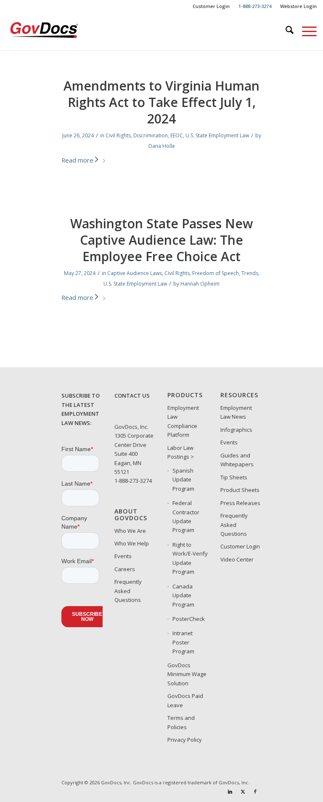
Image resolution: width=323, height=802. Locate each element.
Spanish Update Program (183, 479)
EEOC (176, 135)
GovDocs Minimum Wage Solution (187, 674)
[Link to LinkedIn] (230, 791)
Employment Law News (236, 412)
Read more (77, 160)
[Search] (285, 31)
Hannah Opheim (200, 283)
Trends (249, 273)
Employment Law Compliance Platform (183, 421)
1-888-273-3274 (133, 480)
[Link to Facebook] (255, 791)
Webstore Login (298, 6)
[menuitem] (211, 6)
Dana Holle (161, 146)
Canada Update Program (183, 595)
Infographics (236, 429)
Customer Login (211, 6)
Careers (124, 569)
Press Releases (240, 503)
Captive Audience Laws (134, 273)
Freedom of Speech (215, 273)
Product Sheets (239, 490)
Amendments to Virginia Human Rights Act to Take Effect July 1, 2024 (161, 102)
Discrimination (150, 135)
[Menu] (305, 31)
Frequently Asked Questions (128, 591)
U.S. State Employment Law (217, 135)
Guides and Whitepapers (237, 460)
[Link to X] (242, 791)
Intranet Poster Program (183, 642)
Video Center (237, 559)
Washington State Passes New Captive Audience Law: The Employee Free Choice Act (161, 240)
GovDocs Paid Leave (185, 700)
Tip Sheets (233, 477)
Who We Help (131, 543)
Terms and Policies (181, 722)
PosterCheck (188, 619)
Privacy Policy (184, 739)
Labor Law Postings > (180, 452)
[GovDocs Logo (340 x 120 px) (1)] (60, 31)
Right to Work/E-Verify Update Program (190, 558)
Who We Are (130, 531)
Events (123, 556)
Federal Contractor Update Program (185, 516)
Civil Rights (118, 135)
